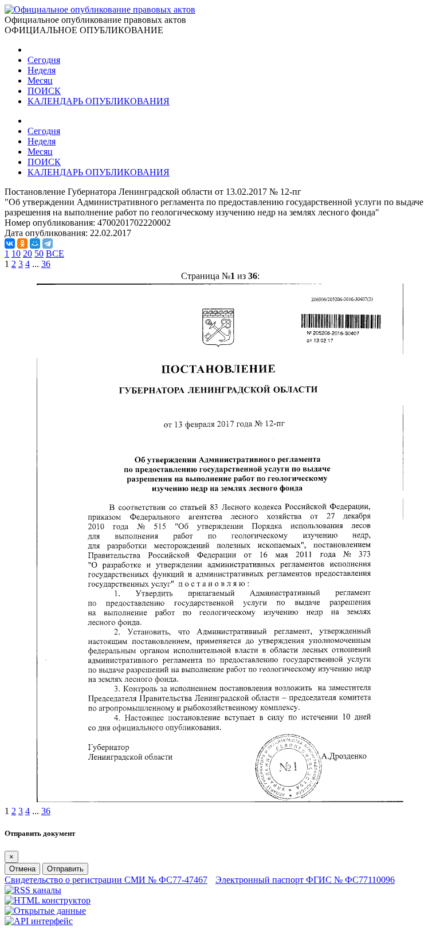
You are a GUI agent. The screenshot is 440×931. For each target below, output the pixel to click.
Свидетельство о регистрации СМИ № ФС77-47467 (106, 880)
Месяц (40, 80)
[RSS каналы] (33, 890)
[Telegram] (47, 243)
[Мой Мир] (35, 243)
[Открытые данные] (45, 911)
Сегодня (44, 60)
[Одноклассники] (22, 243)
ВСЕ (55, 253)
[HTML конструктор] (48, 900)
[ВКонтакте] (10, 243)
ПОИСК (44, 91)
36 (45, 264)
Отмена (22, 869)
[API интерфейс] (39, 921)
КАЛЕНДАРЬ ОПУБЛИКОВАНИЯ (99, 101)
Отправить (65, 869)
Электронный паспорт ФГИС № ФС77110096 (305, 880)
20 (27, 253)
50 (39, 253)
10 (16, 253)
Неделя (42, 70)
